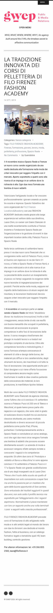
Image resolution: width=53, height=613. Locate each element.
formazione (17, 147)
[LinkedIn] (11, 593)
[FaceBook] (6, 593)
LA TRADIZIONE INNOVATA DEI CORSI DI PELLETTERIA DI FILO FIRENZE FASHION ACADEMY (23, 76)
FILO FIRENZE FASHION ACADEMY (26, 144)
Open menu (25, 27)
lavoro (35, 147)
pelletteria (9, 151)
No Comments (11, 155)
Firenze (7, 147)
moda (41, 147)
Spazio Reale (33, 151)
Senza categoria (23, 140)
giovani (27, 147)
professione (20, 151)
